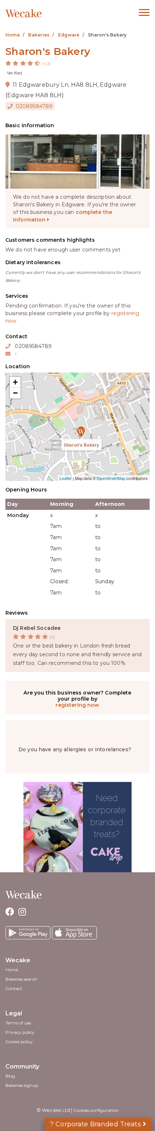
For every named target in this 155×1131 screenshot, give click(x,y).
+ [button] (15, 382)
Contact (13, 988)
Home (11, 969)
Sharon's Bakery (81, 445)
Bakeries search (21, 979)
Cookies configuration (96, 1110)
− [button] (15, 392)
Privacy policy (20, 1032)
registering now (77, 705)
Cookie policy (19, 1041)
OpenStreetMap (111, 478)
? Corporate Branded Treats (96, 1124)
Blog (10, 1076)
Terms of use (18, 1022)
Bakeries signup (21, 1085)
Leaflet (65, 478)
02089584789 (33, 106)
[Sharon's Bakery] (77, 427)
